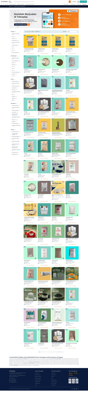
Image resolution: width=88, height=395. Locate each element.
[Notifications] (78, 2)
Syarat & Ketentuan (54, 381)
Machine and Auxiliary (29, 4)
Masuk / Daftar (83, 1)
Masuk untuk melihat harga (30, 53)
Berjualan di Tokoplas (38, 376)
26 (60, 351)
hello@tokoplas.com (14, 382)
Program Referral (37, 381)
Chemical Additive (20, 4)
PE (3, 4)
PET (5, 4)
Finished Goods (11, 4)
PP (1, 4)
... (58, 351)
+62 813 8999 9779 (13, 379)
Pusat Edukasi (78, 4)
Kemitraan (52, 376)
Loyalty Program (37, 383)
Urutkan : (64, 31)
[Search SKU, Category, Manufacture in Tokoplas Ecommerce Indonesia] (70, 2)
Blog (52, 378)
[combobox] (41, 2)
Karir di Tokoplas (53, 383)
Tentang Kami (73, 4)
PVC (7, 4)
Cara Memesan (37, 373)
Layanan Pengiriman (38, 378)
